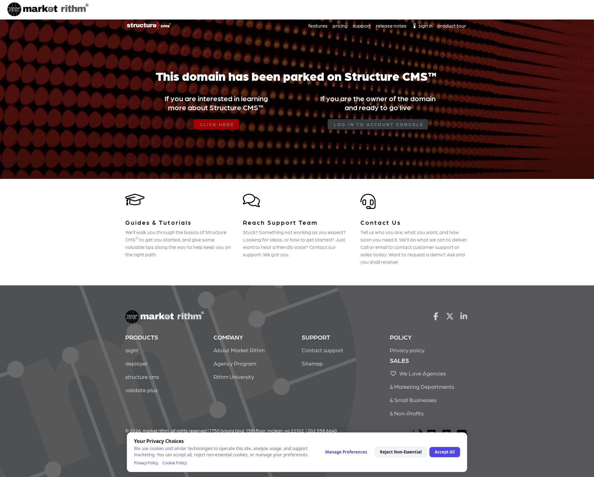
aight (132, 350)
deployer (136, 363)
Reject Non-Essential (401, 452)
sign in (425, 25)
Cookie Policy (174, 463)
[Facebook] (436, 315)
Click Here (217, 124)
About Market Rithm (239, 350)
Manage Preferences (346, 452)
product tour (451, 25)
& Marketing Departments (422, 386)
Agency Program (234, 363)
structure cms (142, 376)
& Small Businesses (413, 400)
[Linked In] (464, 315)
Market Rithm (47, 10)
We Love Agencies (421, 373)
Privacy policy (407, 350)
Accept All (445, 452)
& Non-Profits (407, 413)
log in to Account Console (379, 124)
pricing (340, 25)
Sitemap (312, 363)
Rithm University (233, 376)
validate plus (141, 390)
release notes (391, 25)
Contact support (322, 350)
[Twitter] (450, 315)
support (362, 25)
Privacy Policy (146, 463)
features (318, 25)
